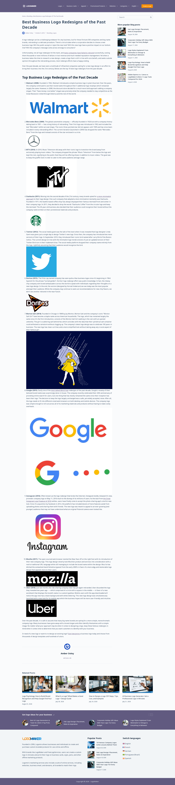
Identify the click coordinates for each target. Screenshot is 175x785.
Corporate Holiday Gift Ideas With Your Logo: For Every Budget (107, 722)
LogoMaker (39, 752)
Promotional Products (97, 6)
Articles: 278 (67, 658)
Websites (113, 6)
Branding (29, 16)
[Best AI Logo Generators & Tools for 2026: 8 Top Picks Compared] (25, 723)
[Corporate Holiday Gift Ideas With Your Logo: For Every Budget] (122, 42)
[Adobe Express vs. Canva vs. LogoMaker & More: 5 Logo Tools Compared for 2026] (122, 77)
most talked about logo (59, 390)
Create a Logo (147, 6)
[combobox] (133, 17)
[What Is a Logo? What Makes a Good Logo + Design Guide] (71, 684)
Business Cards (72, 6)
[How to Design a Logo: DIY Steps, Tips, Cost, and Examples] (104, 684)
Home (24, 16)
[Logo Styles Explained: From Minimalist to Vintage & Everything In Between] (122, 53)
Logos (60, 6)
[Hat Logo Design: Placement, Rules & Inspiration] (122, 32)
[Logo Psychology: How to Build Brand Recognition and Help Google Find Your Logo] (122, 65)
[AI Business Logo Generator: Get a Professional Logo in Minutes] (137, 684)
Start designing (74, 634)
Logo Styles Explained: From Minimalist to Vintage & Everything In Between (138, 52)
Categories (123, 6)
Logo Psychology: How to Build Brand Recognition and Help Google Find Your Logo (139, 64)
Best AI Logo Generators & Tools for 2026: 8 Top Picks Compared (40, 722)
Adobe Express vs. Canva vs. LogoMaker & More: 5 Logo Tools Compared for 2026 (140, 77)
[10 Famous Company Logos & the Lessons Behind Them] (91, 744)
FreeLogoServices (54, 752)
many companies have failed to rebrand (79, 53)
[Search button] (151, 17)
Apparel (83, 6)
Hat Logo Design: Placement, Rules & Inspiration (74, 723)
